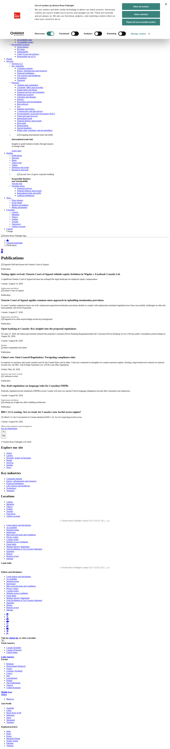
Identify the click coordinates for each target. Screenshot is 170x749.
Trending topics (18, 186)
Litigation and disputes (26, 97)
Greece (9, 673)
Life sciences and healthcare (29, 75)
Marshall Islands (13, 738)
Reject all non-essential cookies (141, 22)
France (9, 668)
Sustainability (22, 52)
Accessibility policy (25, 42)
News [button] (8, 198)
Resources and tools (20, 170)
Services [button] (9, 61)
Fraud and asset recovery (27, 116)
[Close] (3, 640)
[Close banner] (166, 4)
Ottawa (15, 217)
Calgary (15, 212)
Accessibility (11, 527)
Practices (15, 83)
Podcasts (15, 158)
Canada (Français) (14, 650)
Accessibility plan (24, 40)
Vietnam (9, 745)
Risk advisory (23, 104)
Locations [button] (10, 210)
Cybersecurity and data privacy (30, 111)
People (9, 59)
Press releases (17, 200)
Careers (9, 229)
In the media (17, 203)
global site (13, 638)
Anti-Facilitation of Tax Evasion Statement (24, 549)
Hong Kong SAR (13, 713)
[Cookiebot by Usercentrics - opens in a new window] (17, 34)
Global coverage (19, 226)
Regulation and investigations (29, 102)
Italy (8, 676)
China (8, 710)
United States (12, 652)
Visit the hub (17, 183)
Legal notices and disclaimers (18, 525)
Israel (8, 734)
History (9, 554)
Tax (18, 106)
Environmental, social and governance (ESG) (36, 114)
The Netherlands (13, 683)
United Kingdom (13, 688)
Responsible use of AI (26, 56)
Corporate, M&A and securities (30, 87)
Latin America (7, 657)
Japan (8, 717)
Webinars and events (20, 167)
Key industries (18, 66)
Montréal (15, 214)
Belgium (10, 664)
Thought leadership (14, 243)
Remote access (12, 556)
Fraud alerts (11, 544)
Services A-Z (17, 63)
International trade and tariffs (29, 193)
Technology (22, 78)
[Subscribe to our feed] (2, 252)
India (8, 731)
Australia (10, 708)
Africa (4, 694)
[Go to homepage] (7, 240)
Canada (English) (13, 648)
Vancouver (16, 224)
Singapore (10, 720)
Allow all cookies (141, 6)
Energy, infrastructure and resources (32, 71)
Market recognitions (20, 205)
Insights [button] (9, 153)
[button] (2, 250)
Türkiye (9, 685)
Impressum (11, 532)
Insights (9, 465)
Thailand (10, 722)
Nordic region (12, 741)
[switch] (75, 34)
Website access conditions (17, 542)
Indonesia (10, 715)
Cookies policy (12, 539)
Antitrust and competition (27, 85)
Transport (21, 80)
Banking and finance (25, 109)
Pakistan (9, 743)
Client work (17, 163)
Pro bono (21, 49)
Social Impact (22, 47)
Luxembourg (11, 678)
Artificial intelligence (26, 195)
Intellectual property (25, 94)
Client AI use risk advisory (28, 54)
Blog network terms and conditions (21, 535)
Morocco (10, 699)
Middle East (6, 692)
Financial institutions (25, 73)
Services (9, 463)
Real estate (21, 123)
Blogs (14, 160)
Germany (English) (14, 671)
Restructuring (22, 125)
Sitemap (9, 558)
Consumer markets (25, 68)
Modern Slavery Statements (17, 546)
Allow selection (141, 14)
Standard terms (12, 530)
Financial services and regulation (30, 92)
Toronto (15, 222)
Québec (15, 219)
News (8, 467)
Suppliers (10, 551)
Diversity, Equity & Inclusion (18, 458)
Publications (17, 155)
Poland (9, 680)
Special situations (24, 128)
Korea (9, 736)
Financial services (24, 188)
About (9, 453)
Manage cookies (138, 34)
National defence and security (29, 121)
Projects (20, 99)
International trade (24, 118)
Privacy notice (12, 537)
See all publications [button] (9, 428)
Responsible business (20, 44)
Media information (19, 207)
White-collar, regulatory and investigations (34, 130)
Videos (15, 165)
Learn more (16, 151)
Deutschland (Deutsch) (16, 666)
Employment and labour (27, 90)
